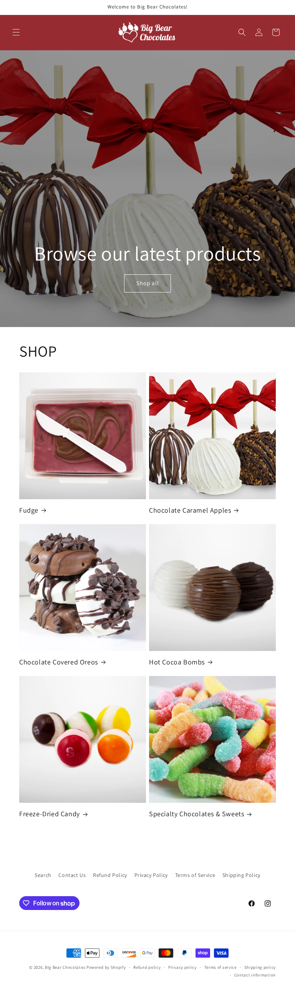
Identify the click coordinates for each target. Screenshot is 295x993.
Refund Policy (110, 875)
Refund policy (147, 967)
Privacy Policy (151, 875)
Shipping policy (260, 967)
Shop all (147, 283)
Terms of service (220, 967)
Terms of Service (195, 875)
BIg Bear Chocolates (65, 967)
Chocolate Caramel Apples (190, 510)
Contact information (255, 975)
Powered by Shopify (106, 967)
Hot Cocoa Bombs (177, 662)
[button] (16, 32)
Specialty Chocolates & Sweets (196, 813)
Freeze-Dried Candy (49, 813)
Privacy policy (182, 967)
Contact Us (72, 875)
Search (43, 875)
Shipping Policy (241, 875)
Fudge (28, 510)
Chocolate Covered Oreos (58, 662)
